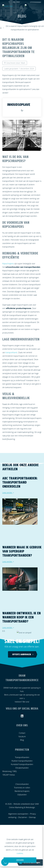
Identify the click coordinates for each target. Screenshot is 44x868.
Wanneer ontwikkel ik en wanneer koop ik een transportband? (21, 617)
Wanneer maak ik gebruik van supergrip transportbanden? (22, 551)
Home (1, 28)
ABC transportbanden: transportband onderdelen (20, 482)
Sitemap (32, 817)
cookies (20, 853)
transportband (11, 352)
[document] (22, 845)
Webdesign (30, 807)
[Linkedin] (22, 715)
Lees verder (7, 492)
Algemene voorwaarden (18, 814)
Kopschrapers (8, 263)
